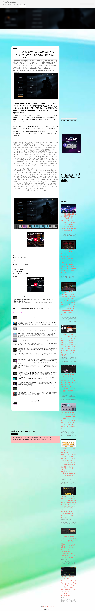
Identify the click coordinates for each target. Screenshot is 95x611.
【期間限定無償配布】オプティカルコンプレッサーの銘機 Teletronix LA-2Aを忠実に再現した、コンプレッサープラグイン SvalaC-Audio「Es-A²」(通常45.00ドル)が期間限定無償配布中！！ (68, 420)
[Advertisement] (47, 37)
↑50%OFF (19, 54)
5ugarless (51, 609)
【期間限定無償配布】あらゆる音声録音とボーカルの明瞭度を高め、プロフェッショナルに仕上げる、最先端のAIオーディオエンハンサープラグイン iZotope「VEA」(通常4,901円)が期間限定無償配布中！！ (68, 222)
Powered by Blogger (48, 606)
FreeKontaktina (9, 2)
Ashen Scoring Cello (18, 312)
